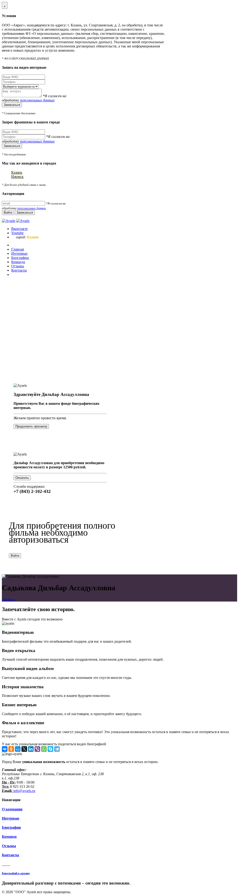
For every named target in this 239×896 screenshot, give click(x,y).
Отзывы (9, 846)
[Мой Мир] (18, 749)
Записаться (12, 105)
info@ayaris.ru (23, 791)
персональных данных (37, 100)
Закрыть (8, 599)
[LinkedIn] (31, 749)
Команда (9, 837)
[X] (24, 749)
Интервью (10, 818)
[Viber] (37, 749)
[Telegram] (57, 749)
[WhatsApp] (44, 749)
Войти (15, 555)
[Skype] (50, 749)
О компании (12, 809)
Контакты (10, 855)
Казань (16, 172)
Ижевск (17, 177)
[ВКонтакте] (4, 749)
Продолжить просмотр (31, 426)
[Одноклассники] (11, 749)
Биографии (11, 827)
